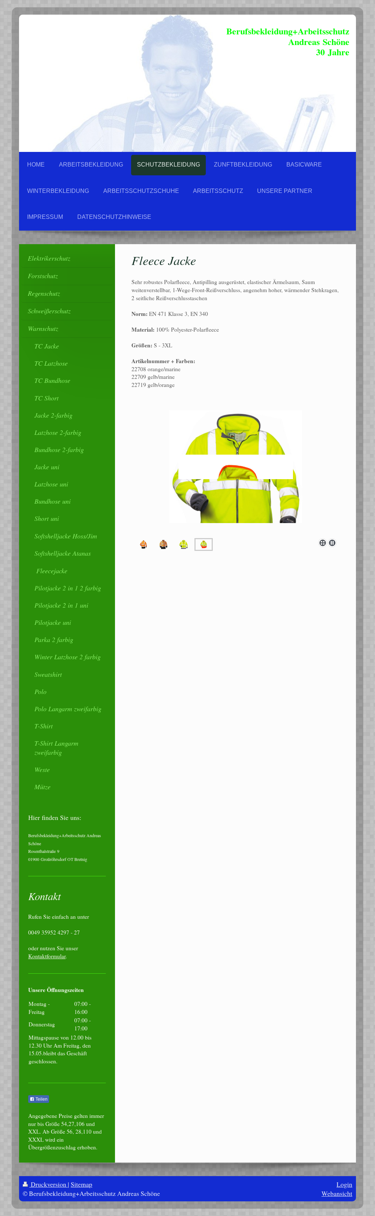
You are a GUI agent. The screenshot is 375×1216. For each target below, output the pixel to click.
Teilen (41, 1099)
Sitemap (81, 1184)
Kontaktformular (47, 956)
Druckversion (48, 1184)
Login (344, 1184)
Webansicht (337, 1193)
